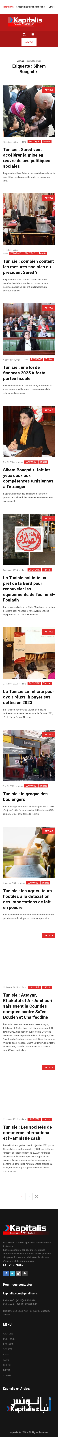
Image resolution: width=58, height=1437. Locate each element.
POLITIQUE (34, 141)
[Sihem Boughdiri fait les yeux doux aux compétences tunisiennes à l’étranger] (29, 431)
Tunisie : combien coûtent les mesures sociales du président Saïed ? (28, 267)
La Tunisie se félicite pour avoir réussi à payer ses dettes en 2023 (28, 697)
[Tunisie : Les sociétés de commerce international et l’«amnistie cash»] (29, 1088)
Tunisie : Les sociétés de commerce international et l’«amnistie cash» (27, 1133)
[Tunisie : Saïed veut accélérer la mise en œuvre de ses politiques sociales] (29, 111)
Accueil (20, 61)
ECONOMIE (16, 253)
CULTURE (8, 1365)
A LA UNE (8, 1333)
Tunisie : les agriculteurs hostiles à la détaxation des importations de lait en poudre (27, 899)
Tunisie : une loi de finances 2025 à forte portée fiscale (24, 373)
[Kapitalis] (29, 21)
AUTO (6, 1360)
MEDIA (6, 1370)
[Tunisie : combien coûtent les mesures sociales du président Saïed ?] (29, 219)
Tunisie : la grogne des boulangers (25, 797)
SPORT (7, 1354)
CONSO (7, 1375)
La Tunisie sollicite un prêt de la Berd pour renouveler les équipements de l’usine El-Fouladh (29, 589)
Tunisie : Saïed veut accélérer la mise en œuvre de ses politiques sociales (26, 158)
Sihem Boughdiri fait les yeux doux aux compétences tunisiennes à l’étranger (28, 478)
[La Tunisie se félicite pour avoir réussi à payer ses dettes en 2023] (29, 653)
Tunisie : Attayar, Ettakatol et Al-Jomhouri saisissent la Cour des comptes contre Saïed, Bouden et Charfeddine (27, 1006)
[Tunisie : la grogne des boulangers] (29, 755)
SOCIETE (7, 1349)
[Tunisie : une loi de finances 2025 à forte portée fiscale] (29, 329)
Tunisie (46, 141)
